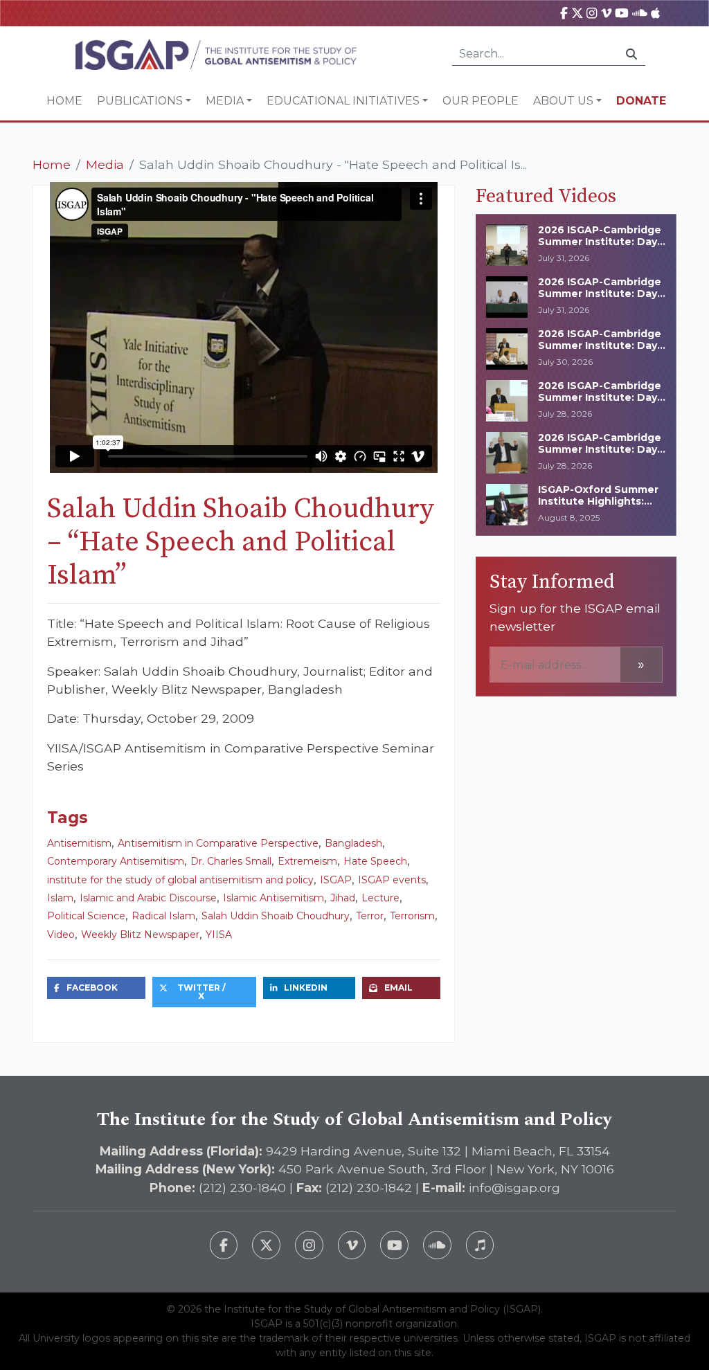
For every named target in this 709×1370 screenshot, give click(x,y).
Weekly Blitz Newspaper (140, 934)
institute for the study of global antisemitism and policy (180, 880)
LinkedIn (305, 987)
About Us (563, 100)
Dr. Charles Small (230, 861)
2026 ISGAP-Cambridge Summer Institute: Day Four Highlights (599, 345)
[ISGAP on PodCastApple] (655, 13)
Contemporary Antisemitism (115, 861)
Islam (60, 898)
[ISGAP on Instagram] (591, 13)
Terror (370, 916)
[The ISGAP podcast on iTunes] (480, 1245)
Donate (641, 100)
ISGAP (336, 880)
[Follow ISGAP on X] (266, 1245)
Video (61, 934)
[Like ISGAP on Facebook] (224, 1245)
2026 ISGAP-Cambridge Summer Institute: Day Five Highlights (599, 294)
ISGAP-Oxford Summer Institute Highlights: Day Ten (598, 501)
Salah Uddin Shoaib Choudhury (275, 916)
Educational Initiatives (343, 100)
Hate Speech (375, 861)
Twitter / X (201, 991)
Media (225, 100)
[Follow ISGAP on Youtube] (394, 1245)
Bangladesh (353, 843)
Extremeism (307, 861)
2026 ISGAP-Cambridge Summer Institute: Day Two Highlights (599, 397)
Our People (480, 100)
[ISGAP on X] (577, 13)
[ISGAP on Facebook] (564, 13)
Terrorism (412, 916)
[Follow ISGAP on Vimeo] (352, 1245)
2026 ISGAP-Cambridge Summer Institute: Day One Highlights (599, 449)
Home (64, 100)
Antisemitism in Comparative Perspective (218, 843)
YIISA (219, 934)
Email (398, 987)
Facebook (92, 987)
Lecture (380, 898)
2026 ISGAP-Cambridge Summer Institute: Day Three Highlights (599, 242)
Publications (140, 100)
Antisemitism (79, 843)
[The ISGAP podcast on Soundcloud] (437, 1245)
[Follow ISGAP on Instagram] (309, 1245)
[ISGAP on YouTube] (622, 13)
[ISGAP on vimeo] (606, 13)
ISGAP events (392, 880)
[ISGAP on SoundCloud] (639, 13)
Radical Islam (163, 916)
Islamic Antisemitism (273, 898)
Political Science (86, 916)
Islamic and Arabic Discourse (148, 898)
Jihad (342, 898)
